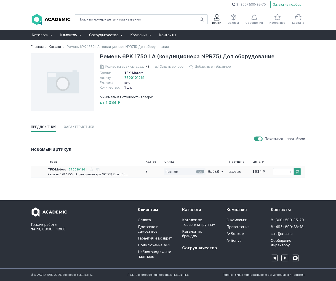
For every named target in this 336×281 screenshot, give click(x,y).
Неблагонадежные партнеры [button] (154, 254)
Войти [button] (216, 22)
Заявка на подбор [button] (287, 4)
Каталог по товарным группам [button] (198, 222)
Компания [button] (138, 35)
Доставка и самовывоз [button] (148, 229)
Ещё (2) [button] (213, 171)
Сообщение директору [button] (281, 242)
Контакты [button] (167, 35)
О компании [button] (237, 220)
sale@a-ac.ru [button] (282, 233)
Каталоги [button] (40, 35)
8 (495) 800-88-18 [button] (287, 226)
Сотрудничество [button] (104, 35)
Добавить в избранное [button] (213, 66)
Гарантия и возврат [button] (155, 238)
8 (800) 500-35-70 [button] (287, 220)
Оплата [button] (144, 220)
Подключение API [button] (154, 245)
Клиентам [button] (68, 35)
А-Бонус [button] (234, 240)
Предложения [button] (43, 127)
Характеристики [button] (79, 127)
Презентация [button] (238, 226)
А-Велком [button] (235, 233)
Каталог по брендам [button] (192, 233)
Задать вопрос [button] (172, 66)
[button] (249, 5)
